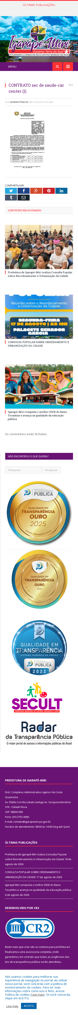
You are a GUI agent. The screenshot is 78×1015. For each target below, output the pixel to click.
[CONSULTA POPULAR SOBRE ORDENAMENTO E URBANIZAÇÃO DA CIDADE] (39, 317)
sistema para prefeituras (54, 947)
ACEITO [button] (29, 1006)
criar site (29, 947)
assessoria (32, 952)
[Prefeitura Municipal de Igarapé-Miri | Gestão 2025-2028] (39, 39)
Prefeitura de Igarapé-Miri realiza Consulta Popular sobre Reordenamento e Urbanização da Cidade (40, 274)
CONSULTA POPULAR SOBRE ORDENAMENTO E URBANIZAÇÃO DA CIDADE (40, 9)
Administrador (19, 101)
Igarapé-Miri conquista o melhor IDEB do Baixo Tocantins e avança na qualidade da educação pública (37, 415)
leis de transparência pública (22, 962)
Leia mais (37, 994)
